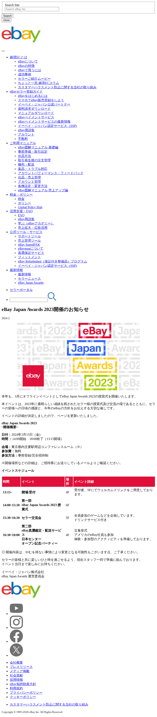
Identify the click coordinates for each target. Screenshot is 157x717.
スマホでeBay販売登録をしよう (41, 100)
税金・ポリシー (21, 194)
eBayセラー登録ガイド (26, 91)
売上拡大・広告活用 (32, 227)
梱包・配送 (26, 164)
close (6, 20)
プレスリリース (21, 667)
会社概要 (16, 662)
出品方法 (24, 156)
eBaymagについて (30, 248)
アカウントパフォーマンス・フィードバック (50, 173)
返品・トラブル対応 (32, 169)
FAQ (21, 215)
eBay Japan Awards (31, 282)
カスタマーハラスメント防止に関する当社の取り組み (57, 87)
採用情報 (16, 679)
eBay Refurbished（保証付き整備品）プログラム (52, 261)
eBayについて (28, 61)
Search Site (12, 5)
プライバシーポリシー (26, 692)
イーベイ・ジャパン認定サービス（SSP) (47, 126)
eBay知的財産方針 (23, 684)
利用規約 (16, 688)
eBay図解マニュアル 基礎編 (38, 147)
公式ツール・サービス (26, 232)
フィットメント (29, 257)
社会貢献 (16, 675)
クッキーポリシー (23, 697)
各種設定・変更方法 (32, 186)
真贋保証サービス (31, 253)
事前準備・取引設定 (32, 151)
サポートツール (29, 236)
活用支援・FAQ (21, 211)
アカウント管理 (29, 181)
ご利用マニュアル (23, 143)
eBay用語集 (26, 130)
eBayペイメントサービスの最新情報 (44, 121)
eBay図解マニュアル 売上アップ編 (43, 190)
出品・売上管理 (29, 177)
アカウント (26, 134)
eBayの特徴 (26, 65)
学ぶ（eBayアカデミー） (36, 223)
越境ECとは (18, 57)
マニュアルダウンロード (36, 113)
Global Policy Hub (30, 207)
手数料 (23, 138)
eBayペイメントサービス (36, 117)
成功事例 (24, 74)
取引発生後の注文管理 (34, 160)
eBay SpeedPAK (29, 244)
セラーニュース (29, 278)
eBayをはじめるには (33, 96)
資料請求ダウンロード (34, 108)
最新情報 (16, 270)
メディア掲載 (19, 671)
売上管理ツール (29, 240)
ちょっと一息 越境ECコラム (38, 83)
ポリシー (24, 203)
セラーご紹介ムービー (34, 78)
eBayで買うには (29, 70)
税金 (21, 199)
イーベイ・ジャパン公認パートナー (44, 104)
